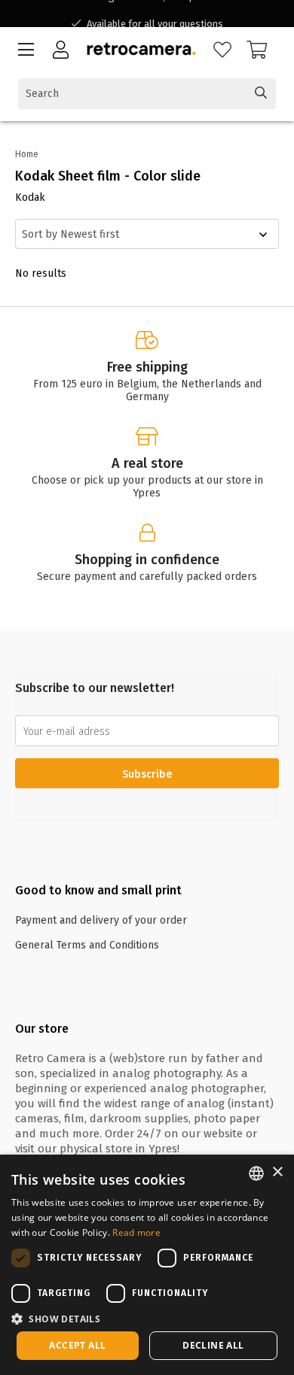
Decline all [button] (212, 1345)
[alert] (147, 1265)
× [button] (277, 1172)
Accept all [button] (77, 1345)
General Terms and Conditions (87, 945)
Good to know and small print (98, 890)
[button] (147, 1318)
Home (26, 154)
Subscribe (147, 774)
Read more (136, 1232)
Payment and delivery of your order (101, 920)
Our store (42, 1028)
